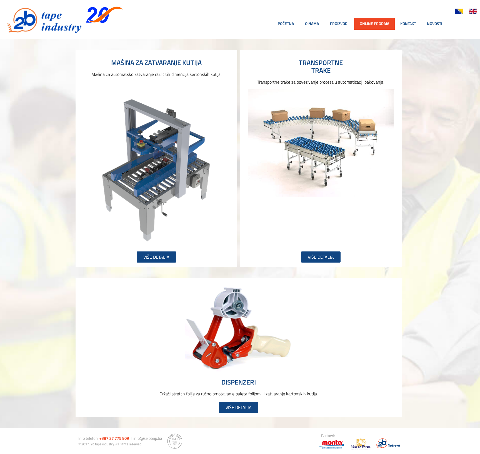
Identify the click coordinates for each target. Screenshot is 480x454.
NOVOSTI (434, 23)
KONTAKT (408, 23)
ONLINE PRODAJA (374, 23)
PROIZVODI (339, 23)
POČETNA (286, 23)
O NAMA (312, 23)
